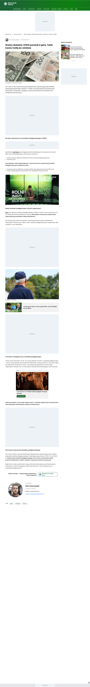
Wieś (71, 9)
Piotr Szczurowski (14, 39)
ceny (24, 9)
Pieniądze (18, 503)
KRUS (7, 212)
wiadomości (17, 9)
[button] (89, 683)
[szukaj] (76, 9)
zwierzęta (31, 9)
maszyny (46, 9)
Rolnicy (24, 503)
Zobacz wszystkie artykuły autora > (34, 494)
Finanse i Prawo (17, 34)
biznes (66, 9)
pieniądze (16, 152)
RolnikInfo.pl (8, 34)
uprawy (39, 9)
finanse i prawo (56, 9)
